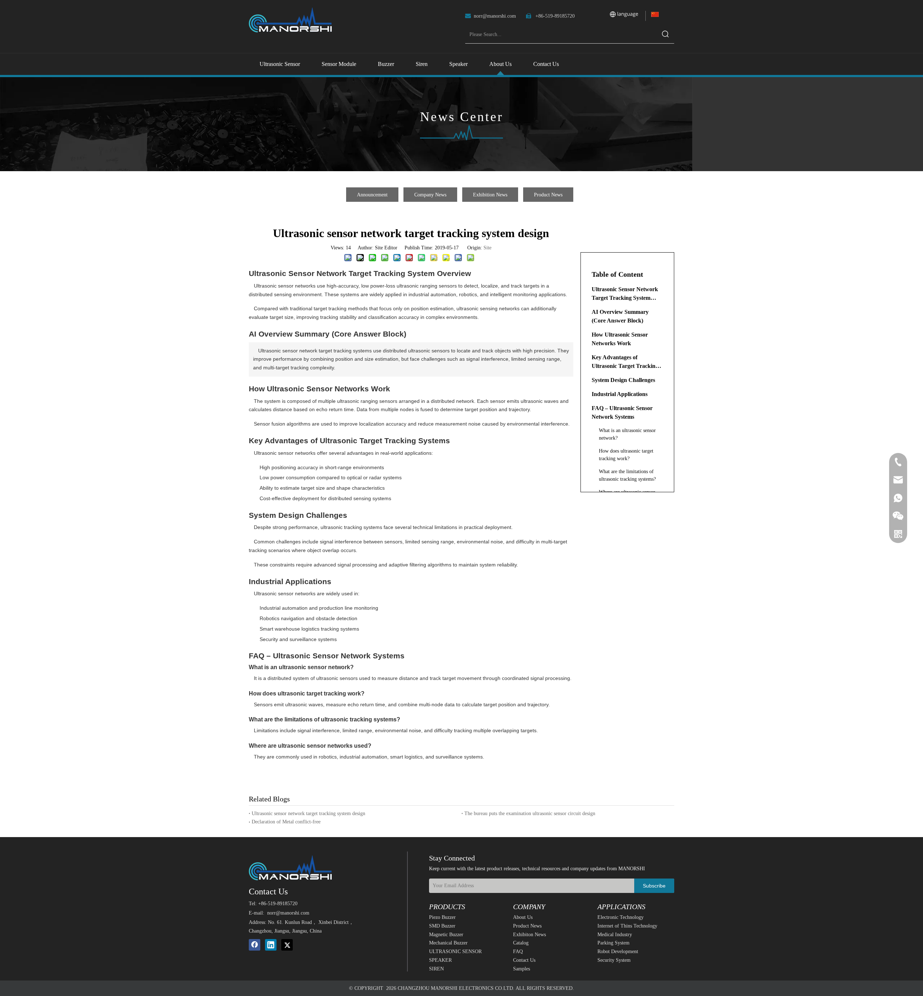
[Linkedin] (271, 945)
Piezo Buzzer (442, 917)
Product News (548, 194)
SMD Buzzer (442, 926)
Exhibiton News (529, 934)
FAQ (518, 951)
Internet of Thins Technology (627, 926)
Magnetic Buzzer (446, 934)
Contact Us (524, 960)
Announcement (372, 194)
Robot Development (617, 951)
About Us (523, 917)
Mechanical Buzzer (448, 943)
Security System (614, 960)
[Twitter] (287, 945)
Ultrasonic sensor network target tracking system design (308, 813)
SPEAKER (440, 960)
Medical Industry (614, 934)
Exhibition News (490, 194)
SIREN (436, 968)
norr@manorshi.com (495, 16)
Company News (430, 194)
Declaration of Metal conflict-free (286, 821)
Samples (521, 968)
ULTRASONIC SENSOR (455, 951)
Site (487, 247)
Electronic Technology (620, 917)
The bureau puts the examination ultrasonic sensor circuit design (529, 813)
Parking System (613, 943)
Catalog (521, 943)
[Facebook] (254, 945)
